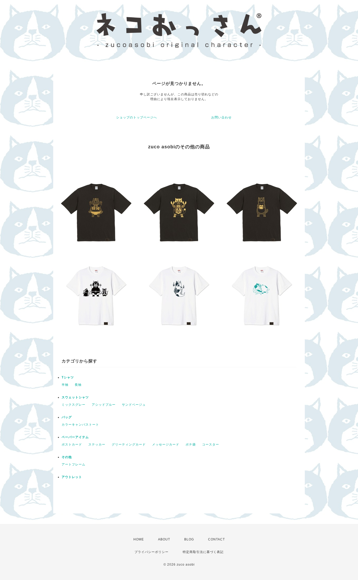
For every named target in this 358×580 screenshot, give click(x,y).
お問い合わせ (221, 117)
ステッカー (96, 444)
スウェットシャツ (75, 397)
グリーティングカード (129, 444)
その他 (67, 457)
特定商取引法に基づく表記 (203, 552)
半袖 (65, 385)
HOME (138, 539)
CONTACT (216, 539)
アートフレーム (73, 464)
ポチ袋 (191, 444)
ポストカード (72, 444)
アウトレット (72, 477)
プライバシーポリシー (151, 552)
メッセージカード (165, 444)
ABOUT (164, 539)
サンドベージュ (134, 404)
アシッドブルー (104, 404)
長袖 (78, 385)
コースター (210, 444)
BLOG (189, 539)
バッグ (67, 417)
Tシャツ (68, 377)
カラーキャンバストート (80, 424)
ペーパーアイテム (75, 437)
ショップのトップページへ (136, 117)
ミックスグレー (73, 404)
